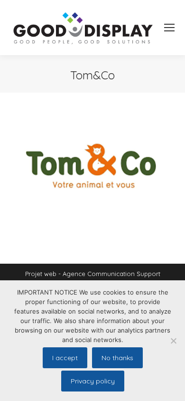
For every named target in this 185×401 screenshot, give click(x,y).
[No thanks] (173, 340)
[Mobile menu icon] (169, 27)
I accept (65, 357)
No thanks (117, 357)
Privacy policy (93, 381)
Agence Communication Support (111, 273)
